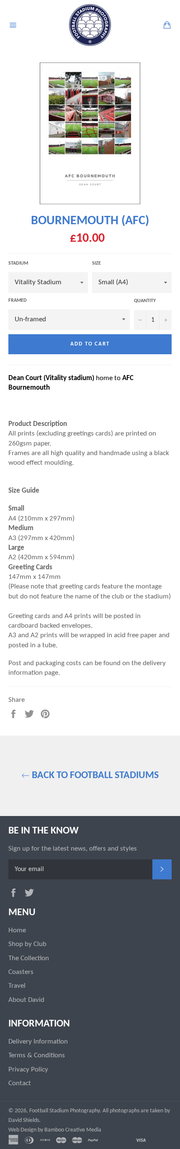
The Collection (28, 958)
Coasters (20, 972)
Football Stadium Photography (64, 1111)
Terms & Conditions (36, 1055)
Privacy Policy (28, 1069)
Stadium (18, 263)
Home (17, 930)
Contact (19, 1083)
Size (96, 263)
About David (26, 1000)
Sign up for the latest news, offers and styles (72, 848)
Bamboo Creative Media (72, 1130)
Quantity (145, 300)
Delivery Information (38, 1041)
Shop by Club (27, 944)
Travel (17, 985)
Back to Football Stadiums (94, 776)
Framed (17, 300)
